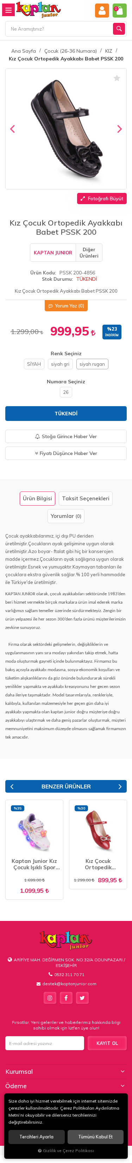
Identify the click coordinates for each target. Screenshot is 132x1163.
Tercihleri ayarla (36, 1136)
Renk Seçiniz (66, 353)
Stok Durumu (57, 279)
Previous (12, 786)
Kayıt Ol (107, 1043)
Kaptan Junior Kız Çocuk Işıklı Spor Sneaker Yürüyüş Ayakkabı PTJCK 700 (34, 864)
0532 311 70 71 (69, 974)
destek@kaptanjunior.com (69, 983)
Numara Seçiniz (66, 381)
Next (120, 786)
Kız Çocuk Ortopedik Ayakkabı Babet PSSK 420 (98, 864)
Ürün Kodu (42, 272)
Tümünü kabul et (95, 1136)
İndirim (112, 335)
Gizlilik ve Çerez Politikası (68, 1150)
